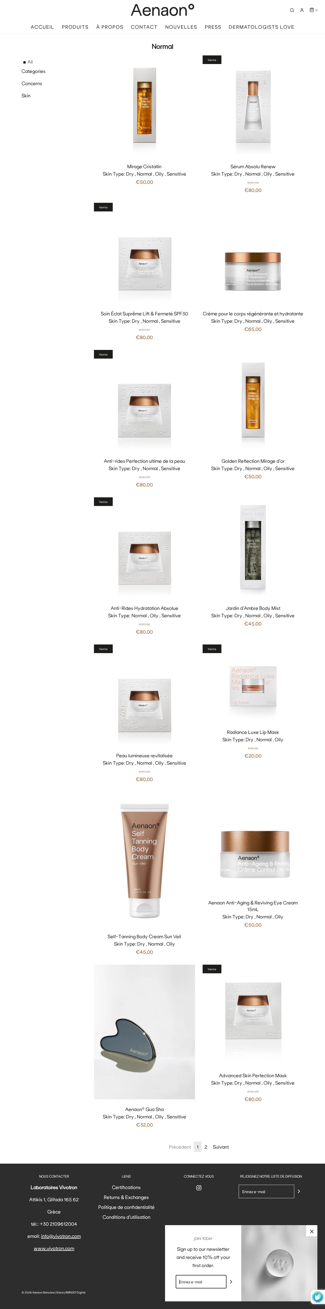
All (30, 61)
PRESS (213, 27)
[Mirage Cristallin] (144, 106)
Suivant (221, 1147)
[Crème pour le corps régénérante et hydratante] (253, 253)
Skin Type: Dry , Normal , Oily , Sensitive (144, 174)
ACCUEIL (42, 27)
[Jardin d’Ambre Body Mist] (253, 547)
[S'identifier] (302, 10)
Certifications (126, 1187)
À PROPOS (109, 27)
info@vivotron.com (61, 1236)
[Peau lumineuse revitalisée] (144, 695)
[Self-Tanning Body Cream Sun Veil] (144, 859)
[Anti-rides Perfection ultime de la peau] (144, 400)
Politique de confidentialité (126, 1207)
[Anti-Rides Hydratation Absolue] (144, 547)
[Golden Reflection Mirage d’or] (253, 400)
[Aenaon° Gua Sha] (144, 1032)
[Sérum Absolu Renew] (253, 106)
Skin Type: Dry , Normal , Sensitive (144, 325)
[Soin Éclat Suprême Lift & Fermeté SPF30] (144, 253)
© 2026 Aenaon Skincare (38, 1292)
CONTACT (144, 27)
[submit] (298, 1191)
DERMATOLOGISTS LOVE (262, 27)
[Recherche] (292, 10)
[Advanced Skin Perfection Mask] (253, 1015)
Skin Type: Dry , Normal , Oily (252, 744)
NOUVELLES (181, 27)
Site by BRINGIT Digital (70, 1292)
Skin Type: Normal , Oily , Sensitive (144, 620)
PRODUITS (75, 27)
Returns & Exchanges (126, 1197)
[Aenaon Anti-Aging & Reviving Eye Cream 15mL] (253, 842)
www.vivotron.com (54, 1248)
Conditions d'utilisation (126, 1217)
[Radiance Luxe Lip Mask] (253, 683)
